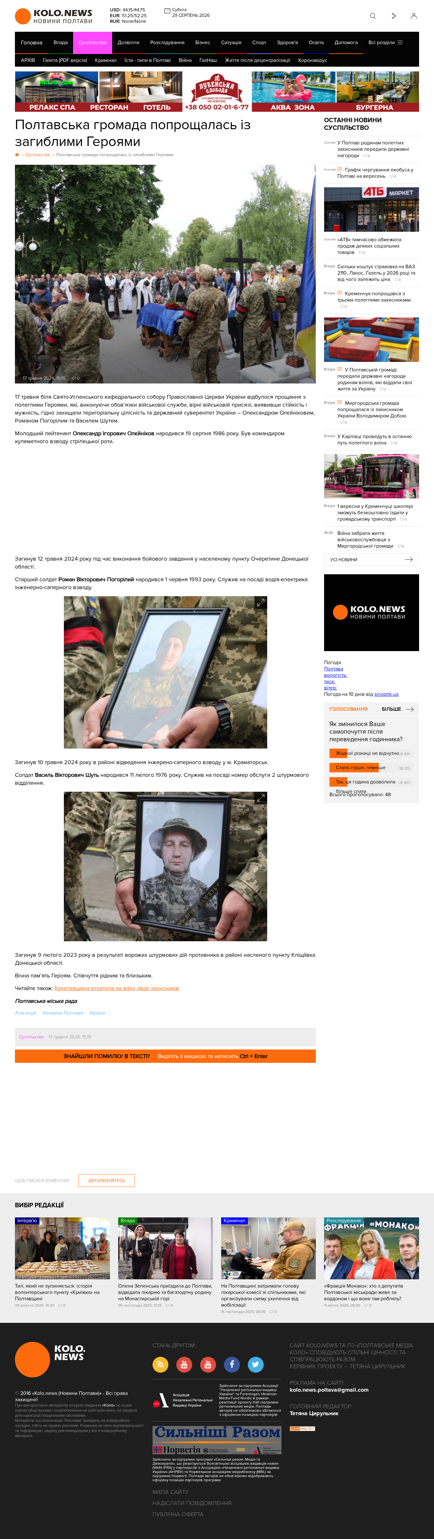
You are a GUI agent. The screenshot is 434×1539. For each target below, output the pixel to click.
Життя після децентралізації (257, 60)
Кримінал (106, 60)
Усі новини (343, 560)
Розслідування (167, 42)
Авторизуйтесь (106, 1180)
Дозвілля (128, 42)
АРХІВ (28, 60)
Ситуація (231, 42)
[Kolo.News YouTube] (371, 612)
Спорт (259, 42)
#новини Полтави (63, 1013)
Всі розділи (383, 42)
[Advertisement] (165, 497)
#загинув (25, 1013)
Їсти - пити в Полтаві (148, 60)
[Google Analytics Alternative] (302, 1429)
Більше (391, 709)
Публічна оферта (178, 1514)
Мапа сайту (171, 1492)
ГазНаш (208, 60)
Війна (185, 60)
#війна (97, 1013)
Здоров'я (287, 42)
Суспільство (92, 42)
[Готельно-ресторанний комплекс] (217, 91)
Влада (61, 42)
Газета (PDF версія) (65, 60)
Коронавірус (312, 60)
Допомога (346, 42)
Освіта (316, 42)
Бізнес (202, 42)
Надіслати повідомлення (192, 1503)
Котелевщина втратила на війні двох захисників (117, 988)
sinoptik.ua (386, 694)
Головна (31, 42)
